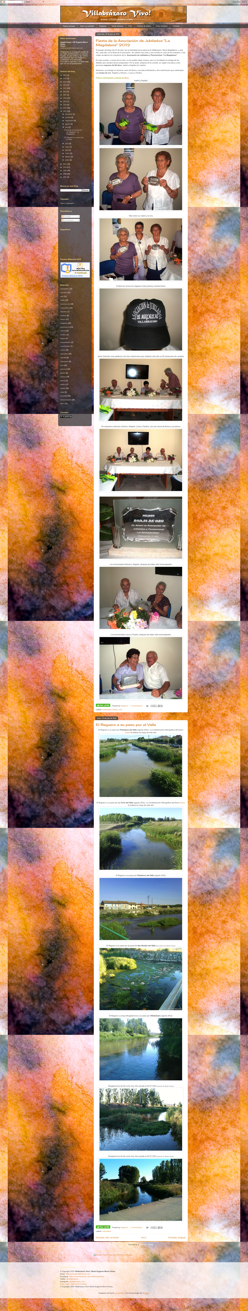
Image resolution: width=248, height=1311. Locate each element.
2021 (65, 88)
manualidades (65, 342)
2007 (65, 177)
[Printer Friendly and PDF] (103, 706)
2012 (65, 111)
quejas (62, 388)
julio (67, 127)
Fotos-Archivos (162, 26)
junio (67, 143)
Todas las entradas (87, 26)
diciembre (69, 114)
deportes (63, 312)
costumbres (64, 308)
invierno (63, 335)
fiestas (115, 709)
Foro (130, 26)
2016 (65, 98)
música (63, 350)
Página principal (69, 26)
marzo (67, 153)
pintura (62, 373)
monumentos (65, 346)
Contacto (176, 26)
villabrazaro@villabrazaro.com (71, 48)
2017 (65, 95)
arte (61, 296)
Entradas (67, 216)
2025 (65, 78)
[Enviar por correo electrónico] (151, 706)
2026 (65, 75)
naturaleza (106, 1231)
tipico (62, 403)
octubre (68, 117)
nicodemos (119, 1293)
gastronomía (65, 327)
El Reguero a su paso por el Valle (126, 725)
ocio (120, 709)
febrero (68, 157)
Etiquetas (102, 26)
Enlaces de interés (144, 26)
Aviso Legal (64, 1284)
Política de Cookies (79, 1284)
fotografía (63, 323)
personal (63, 369)
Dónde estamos (117, 26)
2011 (65, 164)
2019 (65, 92)
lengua (62, 338)
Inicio (143, 1237)
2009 (65, 171)
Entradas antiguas (177, 1237)
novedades (64, 361)
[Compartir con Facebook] (159, 706)
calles (62, 300)
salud (62, 392)
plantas (63, 377)
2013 (65, 108)
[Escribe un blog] (154, 706)
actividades (106, 709)
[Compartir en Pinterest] (161, 706)
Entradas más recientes (107, 1237)
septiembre (69, 121)
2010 (65, 167)
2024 (65, 82)
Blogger (146, 1293)
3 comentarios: (137, 706)
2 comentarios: (137, 1227)
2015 (65, 101)
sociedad (63, 396)
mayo (67, 147)
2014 (65, 105)
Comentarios (68, 220)
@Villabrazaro (72, 1279)
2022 (65, 85)
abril (67, 150)
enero (67, 160)
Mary (127, 78)
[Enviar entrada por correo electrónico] (147, 706)
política (63, 384)
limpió (128, 732)
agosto (68, 124)
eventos (63, 316)
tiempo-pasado (65, 400)
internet (63, 331)
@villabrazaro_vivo (77, 1281)
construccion (65, 304)
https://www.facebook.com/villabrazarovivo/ (86, 1276)
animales (63, 293)
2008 (65, 174)
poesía (62, 381)
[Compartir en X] (156, 706)
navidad (63, 358)
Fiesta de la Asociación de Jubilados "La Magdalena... (73, 132)
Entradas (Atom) (146, 1244)
